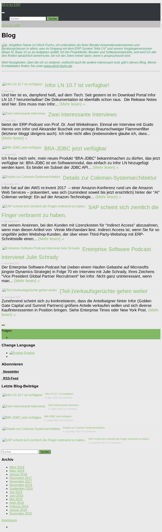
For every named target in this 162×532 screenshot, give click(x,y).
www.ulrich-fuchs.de (58, 66)
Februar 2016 (18, 506)
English (29, 353)
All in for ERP (11, 5)
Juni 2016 (16, 495)
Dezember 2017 (20, 478)
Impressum (9, 520)
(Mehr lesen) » (71, 104)
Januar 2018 (18, 474)
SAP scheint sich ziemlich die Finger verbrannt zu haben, (118, 439)
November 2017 (20, 481)
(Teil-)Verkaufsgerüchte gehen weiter (104, 291)
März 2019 (16, 467)
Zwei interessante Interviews (82, 115)
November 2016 (20, 485)
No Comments (66, 397)
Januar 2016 (18, 510)
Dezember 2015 (20, 513)
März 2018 (16, 470)
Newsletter (10, 371)
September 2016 (21, 488)
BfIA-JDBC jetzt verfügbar (75, 149)
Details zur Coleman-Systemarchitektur (110, 178)
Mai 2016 (16, 499)
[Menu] (3, 12)
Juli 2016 (15, 492)
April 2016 (16, 502)
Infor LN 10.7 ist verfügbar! (77, 85)
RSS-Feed (10, 378)
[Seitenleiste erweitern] (3, 325)
